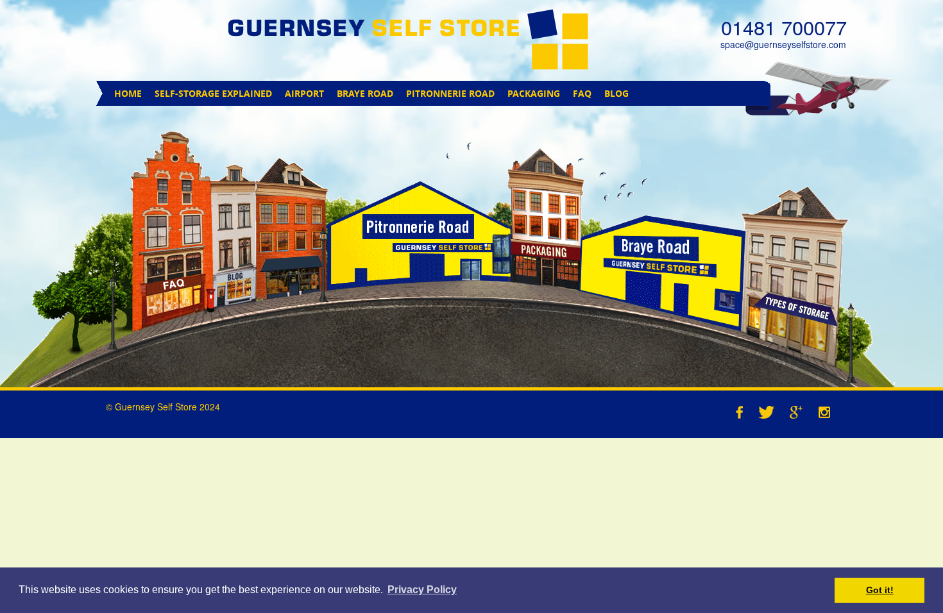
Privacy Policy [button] (422, 589)
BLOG (616, 93)
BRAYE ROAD (365, 93)
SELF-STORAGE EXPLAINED (213, 93)
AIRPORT (304, 93)
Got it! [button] (880, 590)
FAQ (582, 93)
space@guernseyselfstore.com (783, 44)
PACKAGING (533, 93)
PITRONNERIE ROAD (450, 93)
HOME (128, 93)
